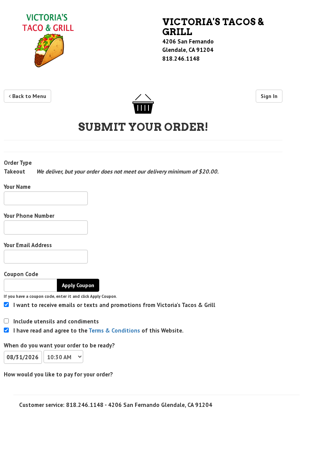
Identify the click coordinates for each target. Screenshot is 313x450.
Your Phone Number (29, 216)
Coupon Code (21, 274)
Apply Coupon (78, 285)
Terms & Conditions (113, 330)
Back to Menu (28, 96)
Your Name (17, 187)
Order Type (18, 163)
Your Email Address (28, 245)
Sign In (269, 96)
